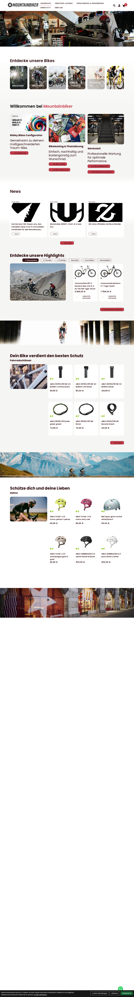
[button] (131, 29)
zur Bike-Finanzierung (60, 170)
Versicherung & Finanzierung (90, 3)
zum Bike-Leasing (59, 164)
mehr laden (68, 243)
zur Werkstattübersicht (99, 166)
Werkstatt (45, 7)
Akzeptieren (126, 993)
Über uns (59, 7)
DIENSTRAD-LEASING (64, 3)
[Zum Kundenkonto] (119, 5)
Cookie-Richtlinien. (40, 995)
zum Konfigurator (20, 153)
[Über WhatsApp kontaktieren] (120, 989)
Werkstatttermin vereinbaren (102, 172)
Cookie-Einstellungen (99, 993)
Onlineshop (45, 3)
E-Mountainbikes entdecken (112, 309)
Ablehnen (114, 993)
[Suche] (114, 5)
